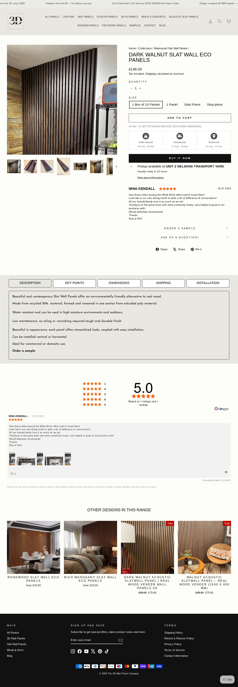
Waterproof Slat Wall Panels (170, 48)
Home (132, 48)
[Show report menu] (226, 473)
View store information (150, 177)
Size (133, 97)
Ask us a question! (180, 237)
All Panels (13, 632)
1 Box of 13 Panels (146, 104)
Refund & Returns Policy (179, 638)
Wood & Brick (15, 650)
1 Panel (172, 104)
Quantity (138, 81)
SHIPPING (163, 283)
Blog (9, 655)
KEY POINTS (74, 283)
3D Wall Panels (16, 638)
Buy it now (180, 158)
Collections (145, 48)
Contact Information (176, 655)
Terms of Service (174, 650)
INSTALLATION (208, 283)
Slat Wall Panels (16, 644)
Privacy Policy (173, 644)
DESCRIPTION (30, 283)
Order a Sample (180, 228)
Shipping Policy (173, 632)
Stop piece (215, 104)
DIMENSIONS (119, 283)
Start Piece (192, 104)
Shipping (150, 73)
